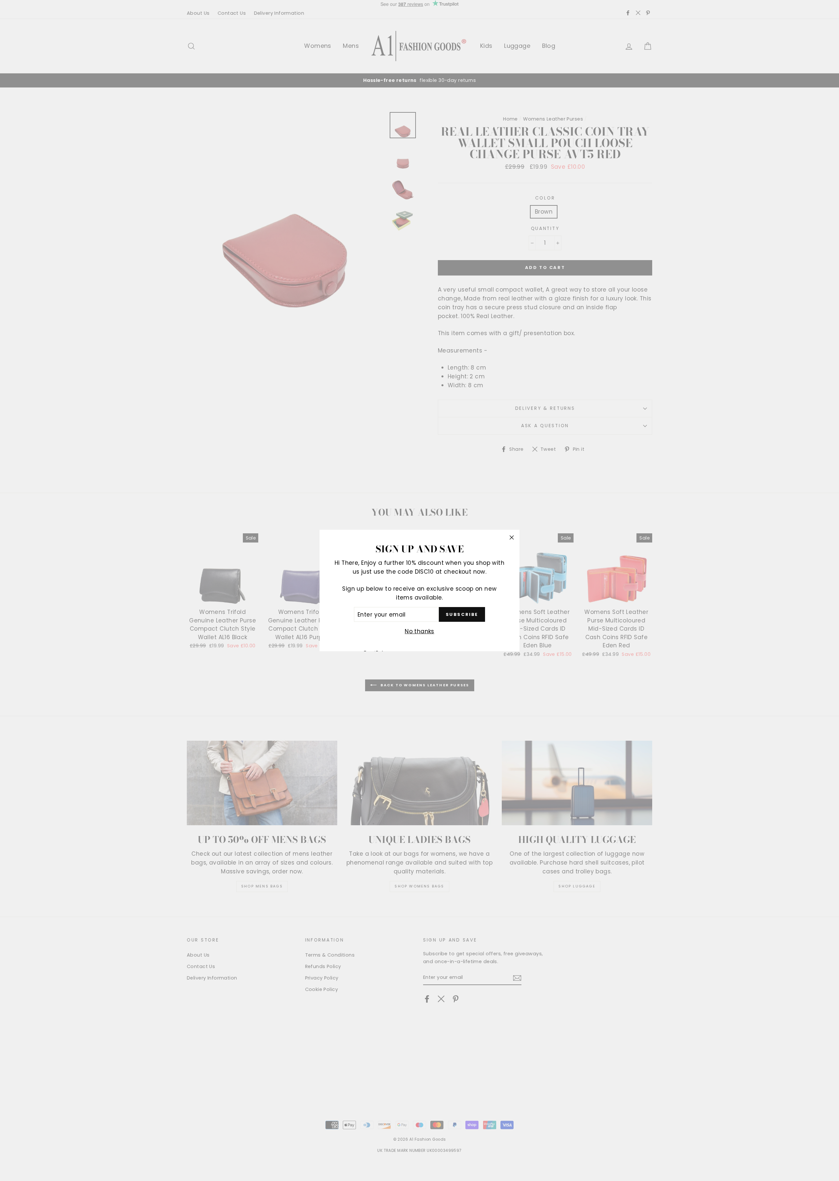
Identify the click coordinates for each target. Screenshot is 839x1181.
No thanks (419, 632)
